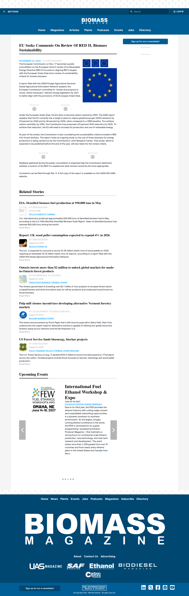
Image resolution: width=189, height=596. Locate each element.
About (77, 556)
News (54, 498)
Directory (145, 30)
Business (46, 282)
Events (118, 30)
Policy (32, 351)
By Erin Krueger (38, 207)
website (23, 176)
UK (46, 246)
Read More (24, 227)
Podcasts (103, 30)
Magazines (57, 30)
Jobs (131, 30)
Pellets (33, 214)
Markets (41, 214)
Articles (74, 30)
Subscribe (127, 498)
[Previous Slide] (22, 430)
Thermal (51, 214)
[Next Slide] (113, 430)
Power (40, 246)
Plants (88, 30)
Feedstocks (35, 282)
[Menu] (4, 11)
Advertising (108, 556)
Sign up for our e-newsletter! (145, 41)
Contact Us (91, 556)
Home (41, 30)
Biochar (33, 318)
